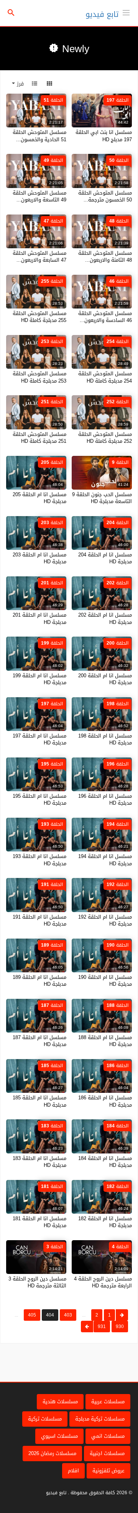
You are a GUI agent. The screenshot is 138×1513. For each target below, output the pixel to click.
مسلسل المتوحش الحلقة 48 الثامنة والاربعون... (105, 256)
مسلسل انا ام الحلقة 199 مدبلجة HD (39, 679)
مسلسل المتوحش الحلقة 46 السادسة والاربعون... (105, 317)
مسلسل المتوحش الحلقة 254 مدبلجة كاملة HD (105, 377)
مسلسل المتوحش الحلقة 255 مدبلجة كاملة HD (39, 317)
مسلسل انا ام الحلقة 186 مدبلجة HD (105, 1101)
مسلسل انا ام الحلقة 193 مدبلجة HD (39, 859)
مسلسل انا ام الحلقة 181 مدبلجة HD (39, 1222)
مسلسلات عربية (108, 1401)
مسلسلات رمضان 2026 (52, 1453)
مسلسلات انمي (108, 1436)
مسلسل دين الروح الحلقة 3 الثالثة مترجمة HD (37, 1282)
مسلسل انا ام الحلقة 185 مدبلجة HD (39, 1101)
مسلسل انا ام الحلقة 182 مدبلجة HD (105, 1222)
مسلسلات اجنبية (107, 1453)
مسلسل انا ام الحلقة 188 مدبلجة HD (105, 1041)
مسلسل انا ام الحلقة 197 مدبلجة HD (39, 739)
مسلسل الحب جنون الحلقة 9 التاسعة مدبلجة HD (102, 498)
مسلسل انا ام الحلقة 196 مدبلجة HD (105, 799)
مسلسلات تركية (45, 1419)
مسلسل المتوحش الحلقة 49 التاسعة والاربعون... (39, 196)
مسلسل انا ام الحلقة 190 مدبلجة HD (105, 980)
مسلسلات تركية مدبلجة (100, 1419)
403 (68, 1315)
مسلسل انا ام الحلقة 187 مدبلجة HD (39, 1041)
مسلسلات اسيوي (59, 1436)
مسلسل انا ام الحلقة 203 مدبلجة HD (39, 558)
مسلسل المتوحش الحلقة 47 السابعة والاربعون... (39, 256)
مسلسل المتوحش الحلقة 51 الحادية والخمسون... (39, 135)
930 (120, 1326)
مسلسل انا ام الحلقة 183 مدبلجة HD (39, 1161)
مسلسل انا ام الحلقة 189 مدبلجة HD (39, 980)
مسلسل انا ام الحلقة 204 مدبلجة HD (105, 558)
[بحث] (11, 13)
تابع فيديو (101, 14)
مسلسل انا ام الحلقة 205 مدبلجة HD (39, 498)
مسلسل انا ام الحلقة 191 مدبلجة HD (39, 920)
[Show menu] (126, 12)
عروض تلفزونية (108, 1470)
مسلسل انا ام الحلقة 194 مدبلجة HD (105, 859)
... (83, 1315)
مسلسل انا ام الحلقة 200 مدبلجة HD (105, 679)
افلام (73, 1470)
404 (50, 1315)
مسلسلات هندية (60, 1401)
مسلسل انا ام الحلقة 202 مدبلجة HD (105, 618)
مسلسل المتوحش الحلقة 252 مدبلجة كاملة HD (105, 437)
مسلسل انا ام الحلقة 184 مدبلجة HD (105, 1161)
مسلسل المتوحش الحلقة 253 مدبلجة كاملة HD (39, 377)
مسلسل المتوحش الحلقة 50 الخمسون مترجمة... (105, 196)
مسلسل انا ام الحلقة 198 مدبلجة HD (105, 739)
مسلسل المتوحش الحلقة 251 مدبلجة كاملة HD (39, 437)
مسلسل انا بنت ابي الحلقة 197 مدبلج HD (104, 135)
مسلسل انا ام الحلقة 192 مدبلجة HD (105, 920)
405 (32, 1315)
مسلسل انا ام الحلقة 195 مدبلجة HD (39, 799)
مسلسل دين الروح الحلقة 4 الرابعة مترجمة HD (103, 1282)
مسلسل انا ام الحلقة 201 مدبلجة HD (39, 618)
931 (102, 1326)
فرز (19, 84)
